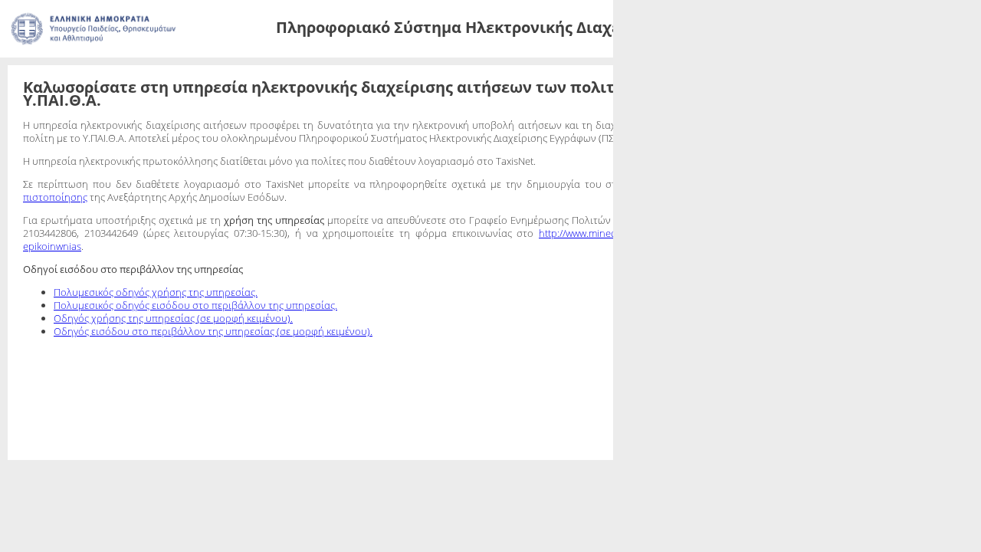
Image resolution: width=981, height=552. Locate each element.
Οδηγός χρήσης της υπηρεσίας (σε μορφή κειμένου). (173, 409)
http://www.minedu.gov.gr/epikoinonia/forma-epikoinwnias (153, 337)
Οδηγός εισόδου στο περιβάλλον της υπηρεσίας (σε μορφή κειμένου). (213, 422)
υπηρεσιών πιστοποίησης (82, 262)
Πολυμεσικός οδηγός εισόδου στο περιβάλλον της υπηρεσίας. (195, 396)
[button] (503, 73)
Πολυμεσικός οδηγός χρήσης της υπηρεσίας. (156, 383)
